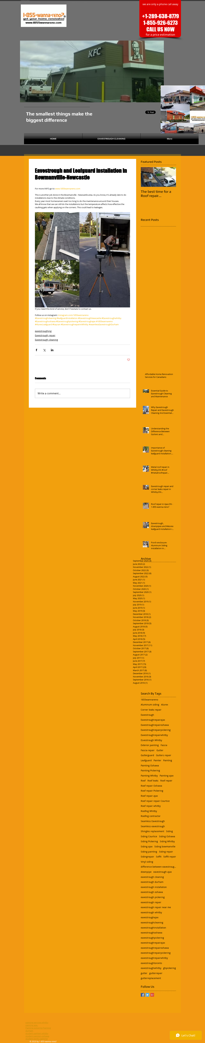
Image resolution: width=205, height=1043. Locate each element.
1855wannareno (149, 699)
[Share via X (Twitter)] (44, 350)
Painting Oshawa (150, 765)
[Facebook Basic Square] (142, 995)
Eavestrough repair (45, 335)
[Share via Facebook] (36, 350)
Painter (157, 760)
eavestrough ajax (162, 871)
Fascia (164, 745)
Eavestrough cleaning (46, 339)
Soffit (158, 856)
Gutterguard (147, 755)
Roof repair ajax (149, 795)
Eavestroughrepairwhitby (154, 735)
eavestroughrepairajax (153, 942)
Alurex (164, 704)
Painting (167, 760)
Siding (169, 831)
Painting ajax (166, 775)
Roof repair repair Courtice (155, 800)
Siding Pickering (149, 841)
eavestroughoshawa (151, 932)
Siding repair (166, 851)
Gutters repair (163, 755)
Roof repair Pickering (152, 790)
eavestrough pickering (153, 897)
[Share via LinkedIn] (52, 350)
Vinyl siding (147, 861)
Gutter (159, 750)
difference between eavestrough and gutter (158, 866)
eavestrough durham (152, 881)
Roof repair (166, 780)
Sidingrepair (147, 856)
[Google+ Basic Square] (152, 995)
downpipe (146, 871)
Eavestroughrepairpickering (156, 729)
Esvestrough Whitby (151, 740)
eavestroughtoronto (151, 963)
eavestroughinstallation (153, 927)
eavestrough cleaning (152, 876)
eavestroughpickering (152, 937)
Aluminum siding (150, 704)
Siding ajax (146, 846)
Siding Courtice (149, 836)
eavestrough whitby (151, 912)
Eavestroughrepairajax (153, 719)
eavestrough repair (151, 902)
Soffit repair (169, 856)
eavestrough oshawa (152, 892)
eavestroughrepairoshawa (155, 947)
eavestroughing (43, 331)
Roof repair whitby (151, 805)
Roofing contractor (150, 816)
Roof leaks (153, 780)
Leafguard (146, 760)
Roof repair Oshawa (151, 785)
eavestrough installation (154, 887)
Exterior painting (150, 745)
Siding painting (149, 851)
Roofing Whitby (149, 811)
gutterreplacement (151, 978)
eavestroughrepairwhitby (154, 957)
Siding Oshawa (167, 836)
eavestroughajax (149, 917)
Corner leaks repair (151, 709)
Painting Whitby (149, 775)
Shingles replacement (152, 831)
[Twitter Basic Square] (147, 995)
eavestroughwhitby (151, 968)
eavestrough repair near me (156, 907)
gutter (144, 973)
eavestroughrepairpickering (156, 952)
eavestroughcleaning (152, 922)
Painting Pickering (150, 770)
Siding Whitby (167, 841)
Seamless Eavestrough (153, 821)
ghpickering (169, 968)
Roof (143, 780)
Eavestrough (147, 714)
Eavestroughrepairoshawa (155, 724)
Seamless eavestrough (153, 826)
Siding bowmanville (164, 846)
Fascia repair (148, 750)
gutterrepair (155, 973)
